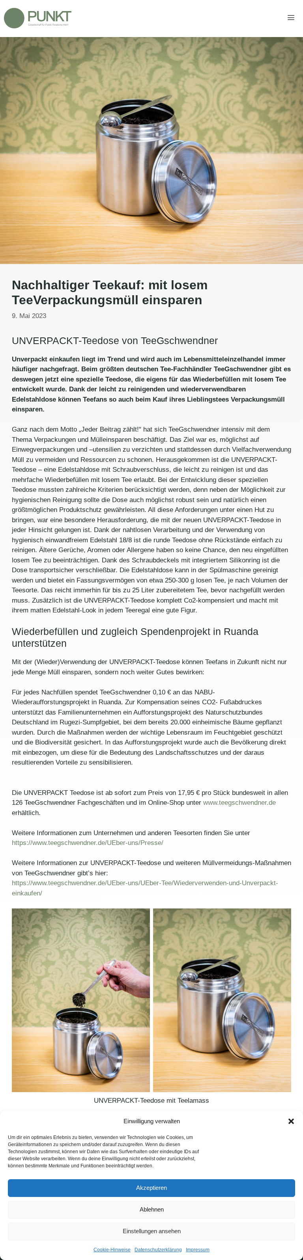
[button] (291, 1121)
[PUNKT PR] (37, 18)
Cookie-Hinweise (112, 1250)
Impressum (197, 1250)
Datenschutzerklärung (158, 1250)
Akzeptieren (151, 1187)
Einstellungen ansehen (152, 1231)
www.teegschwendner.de (239, 802)
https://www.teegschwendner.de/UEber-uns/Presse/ (87, 843)
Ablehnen (152, 1209)
